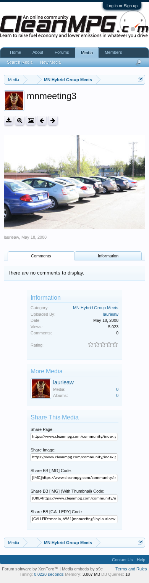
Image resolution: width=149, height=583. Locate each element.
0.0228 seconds (49, 574)
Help (141, 559)
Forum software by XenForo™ (31, 569)
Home (15, 52)
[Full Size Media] (19, 120)
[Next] (53, 120)
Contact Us (122, 559)
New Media (50, 62)
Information (108, 256)
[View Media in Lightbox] (31, 120)
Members (113, 52)
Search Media (19, 62)
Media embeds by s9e (82, 569)
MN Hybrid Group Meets (95, 307)
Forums (62, 52)
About (37, 52)
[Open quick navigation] (140, 79)
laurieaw (11, 237)
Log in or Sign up (122, 5)
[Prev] (42, 120)
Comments (41, 256)
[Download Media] (8, 120)
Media (87, 52)
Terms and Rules (131, 569)
